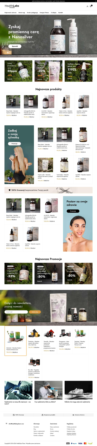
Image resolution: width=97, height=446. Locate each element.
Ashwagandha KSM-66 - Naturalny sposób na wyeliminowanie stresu (30, 112)
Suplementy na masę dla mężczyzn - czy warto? (17, 403)
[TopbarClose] (96, 1)
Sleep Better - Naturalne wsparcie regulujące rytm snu (13, 111)
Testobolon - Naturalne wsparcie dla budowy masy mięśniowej (33, 343)
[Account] (87, 6)
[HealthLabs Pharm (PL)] (12, 6)
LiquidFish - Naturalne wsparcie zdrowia (82, 111)
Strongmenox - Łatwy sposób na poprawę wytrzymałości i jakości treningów (64, 344)
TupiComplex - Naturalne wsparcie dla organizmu (63, 175)
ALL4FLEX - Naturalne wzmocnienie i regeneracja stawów (47, 112)
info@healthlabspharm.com (16, 424)
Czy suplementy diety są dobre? (45, 402)
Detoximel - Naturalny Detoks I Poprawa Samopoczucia (13, 348)
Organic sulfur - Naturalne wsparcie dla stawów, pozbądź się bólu (45, 176)
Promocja (14, 144)
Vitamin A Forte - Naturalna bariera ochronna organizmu (66, 111)
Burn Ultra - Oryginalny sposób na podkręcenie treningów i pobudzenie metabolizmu (34, 372)
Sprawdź (15, 46)
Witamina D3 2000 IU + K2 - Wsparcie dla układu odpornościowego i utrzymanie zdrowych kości (82, 147)
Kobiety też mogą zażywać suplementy (77, 402)
